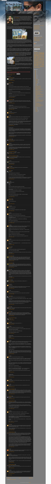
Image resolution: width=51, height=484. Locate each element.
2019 (35, 72)
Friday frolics (36, 55)
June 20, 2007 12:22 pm (12, 203)
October (37, 81)
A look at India (37, 97)
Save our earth (36, 61)
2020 (35, 71)
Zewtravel (38, 67)
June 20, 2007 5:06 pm (11, 309)
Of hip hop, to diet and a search (39, 96)
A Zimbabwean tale (37, 92)
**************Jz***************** (12, 151)
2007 (35, 78)
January (37, 111)
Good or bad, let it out (38, 90)
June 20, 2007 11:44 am (11, 196)
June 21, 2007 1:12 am (11, 408)
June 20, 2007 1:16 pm (11, 210)
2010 (35, 75)
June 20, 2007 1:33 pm (11, 222)
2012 (35, 73)
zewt (9, 340)
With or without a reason (37, 27)
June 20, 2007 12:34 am (12, 80)
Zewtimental (35, 67)
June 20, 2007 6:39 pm (11, 333)
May (36, 107)
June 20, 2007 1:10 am (11, 109)
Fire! (35, 102)
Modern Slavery (42, 59)
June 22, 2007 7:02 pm (11, 451)
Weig (9, 143)
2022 (35, 70)
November (37, 80)
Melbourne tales (37, 58)
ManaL (9, 269)
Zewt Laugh (36, 64)
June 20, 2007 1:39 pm (11, 244)
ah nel (9, 111)
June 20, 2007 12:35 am (12, 97)
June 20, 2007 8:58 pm (11, 353)
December (37, 79)
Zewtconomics (42, 66)
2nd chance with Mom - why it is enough (39, 25)
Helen (9, 284)
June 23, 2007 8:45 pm (11, 462)
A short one (36, 98)
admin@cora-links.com (12, 464)
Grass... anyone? (37, 99)
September (37, 82)
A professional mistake (36, 26)
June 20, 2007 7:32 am (11, 149)
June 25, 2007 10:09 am (12, 473)
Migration (41, 58)
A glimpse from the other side (38, 91)
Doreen (10, 306)
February (37, 110)
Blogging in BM (38, 53)
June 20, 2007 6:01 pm (11, 315)
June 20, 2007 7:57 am (11, 153)
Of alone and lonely (36, 28)
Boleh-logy (42, 53)
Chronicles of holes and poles (37, 38)
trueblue (10, 166)
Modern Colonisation (36, 59)
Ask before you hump (36, 39)
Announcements (36, 52)
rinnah (9, 424)
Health (35, 56)
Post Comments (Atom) (13, 479)
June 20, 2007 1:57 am (11, 113)
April (36, 108)
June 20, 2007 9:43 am (11, 168)
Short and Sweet (42, 61)
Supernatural (39, 62)
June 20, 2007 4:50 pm (11, 304)
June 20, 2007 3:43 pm (11, 277)
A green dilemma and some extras (39, 100)
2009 (35, 76)
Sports (35, 62)
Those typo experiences (37, 40)
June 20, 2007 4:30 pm (11, 288)
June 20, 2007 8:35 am (11, 158)
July (36, 84)
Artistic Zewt (40, 52)
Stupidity (37, 62)
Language (38, 57)
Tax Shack (42, 62)
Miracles (43, 58)
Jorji (9, 181)
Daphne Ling (10, 82)
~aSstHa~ (10, 170)
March (36, 109)
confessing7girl (11, 99)
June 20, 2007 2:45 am (11, 125)
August (36, 83)
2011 (35, 74)
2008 (35, 77)
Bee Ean (10, 311)
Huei (9, 326)
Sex (38, 61)
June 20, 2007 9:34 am (11, 164)
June (36, 85)
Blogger (30, 482)
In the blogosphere (38, 56)
